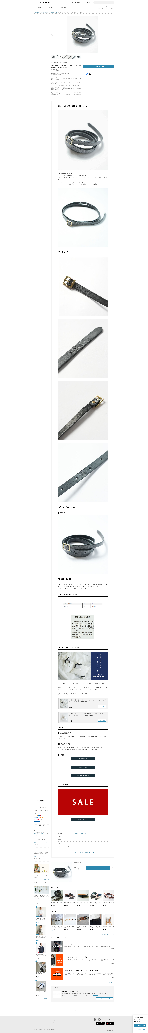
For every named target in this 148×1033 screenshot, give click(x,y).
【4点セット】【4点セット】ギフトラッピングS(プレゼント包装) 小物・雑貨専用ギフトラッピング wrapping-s (87, 700)
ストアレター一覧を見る (109, 982)
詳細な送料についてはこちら (39, 833)
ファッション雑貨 (79, 833)
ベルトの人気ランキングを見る (108, 934)
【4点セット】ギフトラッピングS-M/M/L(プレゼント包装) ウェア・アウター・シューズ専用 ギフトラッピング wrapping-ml (87, 714)
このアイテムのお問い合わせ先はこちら (84, 852)
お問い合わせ (54, 1022)
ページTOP (75, 1010)
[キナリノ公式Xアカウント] (104, 1019)
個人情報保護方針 (47, 1029)
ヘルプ (53, 1020)
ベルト (85, 833)
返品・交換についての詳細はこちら (41, 856)
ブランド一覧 (46, 1018)
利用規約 (40, 1029)
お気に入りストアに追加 (105, 998)
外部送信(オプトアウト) (57, 1029)
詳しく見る (46, 879)
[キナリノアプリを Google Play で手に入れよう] (110, 1024)
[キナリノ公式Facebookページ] (94, 1019)
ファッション (70, 833)
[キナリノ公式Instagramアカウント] (99, 1019)
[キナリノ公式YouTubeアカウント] (108, 1019)
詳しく (102, 706)
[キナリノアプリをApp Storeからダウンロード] (100, 1024)
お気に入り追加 (141, 1029)
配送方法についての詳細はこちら (40, 842)
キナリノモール (36, 12)
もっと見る (44, 998)
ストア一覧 (42, 12)
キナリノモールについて (57, 1018)
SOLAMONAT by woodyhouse (51, 12)
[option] (82, 34)
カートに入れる (141, 1025)
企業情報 (35, 1029)
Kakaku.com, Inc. (111, 1030)
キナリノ (35, 1020)
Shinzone (69, 836)
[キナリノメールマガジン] (113, 1019)
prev (53, 34)
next (112, 34)
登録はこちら (46, 900)
